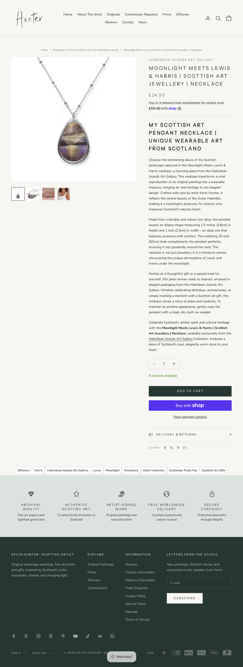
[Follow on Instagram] (38, 636)
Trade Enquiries (136, 588)
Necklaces (131, 470)
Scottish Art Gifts (213, 470)
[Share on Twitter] (171, 448)
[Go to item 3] (48, 194)
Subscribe (185, 598)
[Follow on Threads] (50, 636)
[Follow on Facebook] (13, 636)
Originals (113, 14)
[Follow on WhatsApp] (112, 636)
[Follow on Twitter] (26, 636)
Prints (167, 14)
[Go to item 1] (18, 194)
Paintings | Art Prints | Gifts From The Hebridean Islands (86, 50)
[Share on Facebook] (165, 448)
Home (67, 14)
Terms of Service (137, 619)
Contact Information (140, 572)
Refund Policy (135, 604)
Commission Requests (141, 14)
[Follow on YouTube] (75, 636)
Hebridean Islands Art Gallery (181, 60)
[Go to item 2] (33, 194)
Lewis (97, 470)
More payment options (190, 417)
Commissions (97, 588)
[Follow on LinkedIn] (100, 636)
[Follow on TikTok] (87, 636)
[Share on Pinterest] (178, 448)
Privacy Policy (135, 596)
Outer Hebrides (153, 470)
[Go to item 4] (63, 194)
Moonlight (113, 470)
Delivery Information (140, 580)
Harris (38, 470)
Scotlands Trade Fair (183, 470)
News (142, 22)
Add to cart (190, 391)
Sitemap (131, 611)
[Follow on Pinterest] (63, 636)
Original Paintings (101, 564)
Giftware (182, 14)
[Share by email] (185, 448)
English (39, 653)
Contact (128, 22)
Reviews (111, 22)
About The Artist (89, 14)
